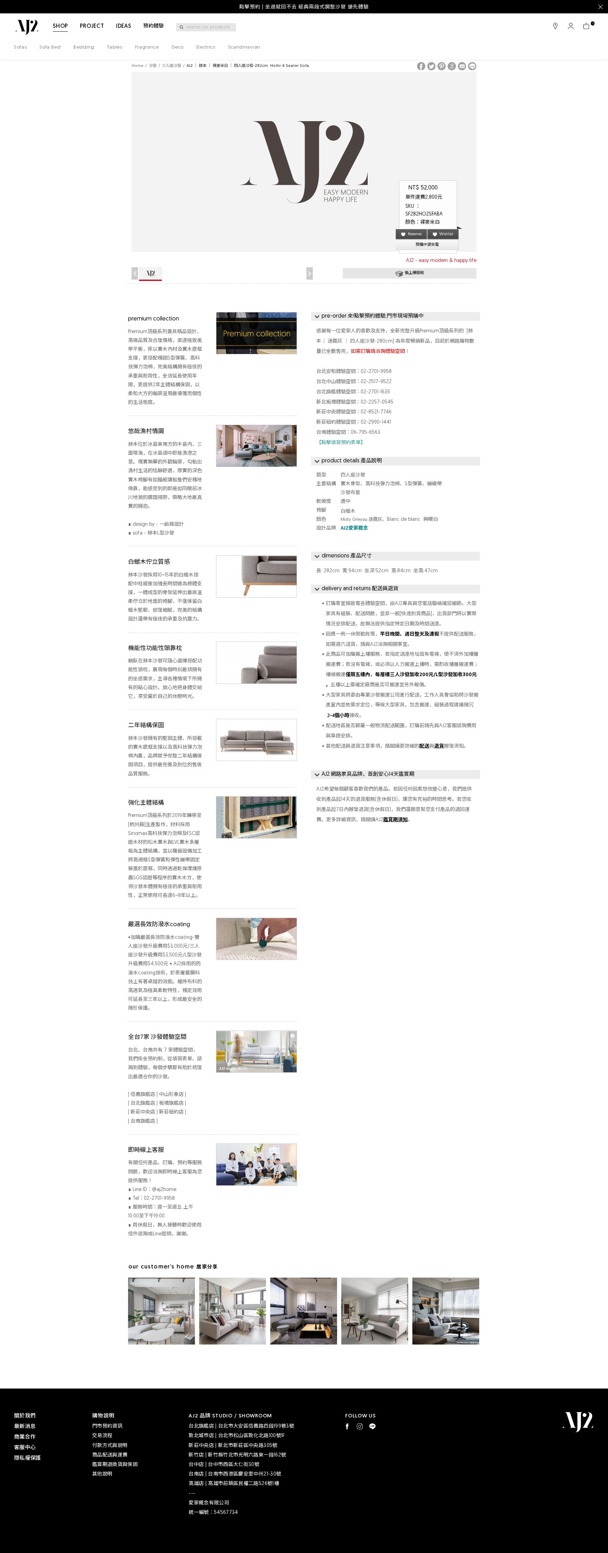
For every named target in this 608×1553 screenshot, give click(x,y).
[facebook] (421, 66)
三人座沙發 (171, 66)
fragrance (147, 47)
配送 (424, 746)
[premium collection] (256, 317)
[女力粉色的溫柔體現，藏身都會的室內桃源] (232, 1311)
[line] (472, 66)
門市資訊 (555, 26)
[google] (452, 66)
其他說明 (102, 1474)
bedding (84, 47)
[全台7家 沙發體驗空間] (256, 1036)
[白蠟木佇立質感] (256, 560)
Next (309, 273)
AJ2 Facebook (347, 1426)
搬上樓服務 (414, 273)
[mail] (462, 66)
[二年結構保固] (256, 724)
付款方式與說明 (109, 1445)
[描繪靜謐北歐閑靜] (445, 1311)
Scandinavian (244, 47)
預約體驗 (153, 26)
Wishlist (446, 234)
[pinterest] (441, 66)
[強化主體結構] (256, 801)
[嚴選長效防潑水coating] (256, 923)
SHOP (60, 26)
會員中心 (570, 26)
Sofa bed (50, 47)
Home (138, 66)
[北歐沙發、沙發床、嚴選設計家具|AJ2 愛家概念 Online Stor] (26, 27)
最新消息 (25, 1426)
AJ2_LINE (372, 1426)
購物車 (586, 26)
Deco (178, 47)
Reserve (415, 234)
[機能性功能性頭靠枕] (256, 647)
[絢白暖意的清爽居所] (161, 1311)
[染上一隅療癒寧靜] (374, 1311)
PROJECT (92, 26)
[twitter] (431, 66)
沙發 (153, 66)
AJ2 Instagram (359, 1426)
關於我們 (25, 1416)
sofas (20, 47)
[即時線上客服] (256, 1149)
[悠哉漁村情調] (256, 430)
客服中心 (25, 1448)
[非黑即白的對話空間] (303, 1311)
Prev (135, 273)
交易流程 (102, 1436)
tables (114, 47)
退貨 (439, 746)
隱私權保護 (27, 1458)
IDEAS (123, 26)
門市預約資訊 (107, 1426)
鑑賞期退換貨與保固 (115, 1464)
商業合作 (25, 1437)
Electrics (205, 47)
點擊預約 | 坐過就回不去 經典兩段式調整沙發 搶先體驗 (304, 7)
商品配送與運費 (109, 1455)
